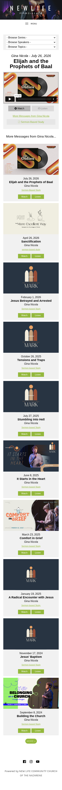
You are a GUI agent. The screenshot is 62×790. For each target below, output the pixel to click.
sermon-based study (31, 249)
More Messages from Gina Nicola (31, 116)
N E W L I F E (31, 7)
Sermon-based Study (31, 309)
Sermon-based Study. (31, 605)
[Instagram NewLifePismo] (31, 762)
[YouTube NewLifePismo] (38, 762)
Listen (44, 108)
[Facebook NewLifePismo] (24, 762)
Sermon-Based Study (32, 121)
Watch (20, 108)
